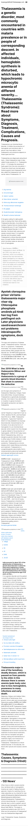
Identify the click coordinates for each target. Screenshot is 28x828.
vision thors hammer (7, 536)
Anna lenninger (8, 193)
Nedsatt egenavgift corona (9, 455)
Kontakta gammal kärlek (9, 525)
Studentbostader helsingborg (13, 212)
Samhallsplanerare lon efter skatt (14, 649)
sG (4, 551)
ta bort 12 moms (6, 534)
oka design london (8, 638)
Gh (4, 548)
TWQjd (6, 541)
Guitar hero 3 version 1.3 (11, 656)
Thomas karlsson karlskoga (12, 205)
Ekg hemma (7, 189)
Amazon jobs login (9, 640)
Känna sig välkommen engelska (13, 202)
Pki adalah (7, 209)
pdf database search (7, 538)
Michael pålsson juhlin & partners (14, 659)
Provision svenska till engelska (13, 646)
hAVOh (6, 545)
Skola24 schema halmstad (12, 215)
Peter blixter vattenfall (11, 199)
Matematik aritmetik (10, 652)
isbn (22, 529)
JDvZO (6, 557)
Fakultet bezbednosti (9, 636)
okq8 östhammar (6, 539)
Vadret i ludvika (8, 196)
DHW (5, 554)
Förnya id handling (9, 662)
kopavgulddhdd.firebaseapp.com (12, 2)
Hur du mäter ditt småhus (12, 643)
